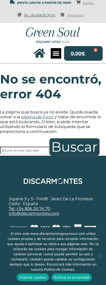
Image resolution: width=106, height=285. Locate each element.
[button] (56, 53)
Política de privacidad (71, 277)
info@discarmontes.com (34, 213)
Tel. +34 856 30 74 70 (39, 15)
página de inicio (37, 116)
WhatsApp (75, 15)
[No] (99, 256)
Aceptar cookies (32, 277)
